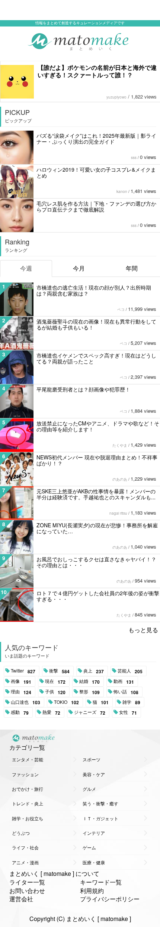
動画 (123, 681)
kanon (121, 191)
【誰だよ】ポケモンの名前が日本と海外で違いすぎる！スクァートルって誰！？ (97, 71)
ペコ (121, 309)
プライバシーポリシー (110, 899)
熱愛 (51, 712)
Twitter (23, 671)
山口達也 (25, 702)
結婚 (89, 681)
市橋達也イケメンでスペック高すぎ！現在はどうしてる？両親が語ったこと (96, 358)
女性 (128, 712)
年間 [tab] (132, 268)
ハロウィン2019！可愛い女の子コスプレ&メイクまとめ (96, 172)
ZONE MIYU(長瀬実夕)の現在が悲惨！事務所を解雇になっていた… (97, 528)
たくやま (119, 445)
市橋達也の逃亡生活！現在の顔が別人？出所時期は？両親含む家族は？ (93, 290)
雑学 (131, 702)
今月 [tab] (79, 268)
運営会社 (21, 899)
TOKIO (66, 702)
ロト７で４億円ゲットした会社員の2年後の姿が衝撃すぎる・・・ (97, 596)
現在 (55, 681)
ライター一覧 (27, 882)
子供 (55, 692)
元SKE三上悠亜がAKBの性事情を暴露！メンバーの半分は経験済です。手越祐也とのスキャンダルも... (96, 494)
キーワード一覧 (101, 882)
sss (134, 157)
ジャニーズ (89, 712)
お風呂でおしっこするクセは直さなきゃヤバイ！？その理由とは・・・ (96, 562)
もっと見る (143, 629)
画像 (21, 681)
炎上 (93, 671)
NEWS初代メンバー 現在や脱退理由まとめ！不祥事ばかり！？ (96, 460)
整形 (89, 692)
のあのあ (119, 479)
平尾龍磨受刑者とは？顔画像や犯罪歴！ (83, 389)
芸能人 (130, 671)
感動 (20, 712)
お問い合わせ (27, 890)
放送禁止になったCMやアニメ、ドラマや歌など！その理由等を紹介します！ (97, 426)
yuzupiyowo (116, 97)
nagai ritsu (118, 513)
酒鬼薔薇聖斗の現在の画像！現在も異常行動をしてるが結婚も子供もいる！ (96, 324)
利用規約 (92, 890)
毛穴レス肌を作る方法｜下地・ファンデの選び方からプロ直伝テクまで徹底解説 (96, 206)
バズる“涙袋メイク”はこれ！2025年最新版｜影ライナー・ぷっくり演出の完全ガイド (96, 138)
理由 (21, 692)
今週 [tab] (26, 268)
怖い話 (125, 692)
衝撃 (59, 671)
